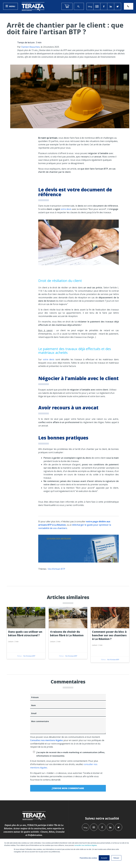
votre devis (66, 209)
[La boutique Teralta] (67, 6)
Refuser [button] (116, 858)
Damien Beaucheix (30, 46)
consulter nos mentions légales (85, 845)
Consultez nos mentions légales (46, 740)
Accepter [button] (104, 858)
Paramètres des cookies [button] (88, 858)
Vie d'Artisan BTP (56, 568)
